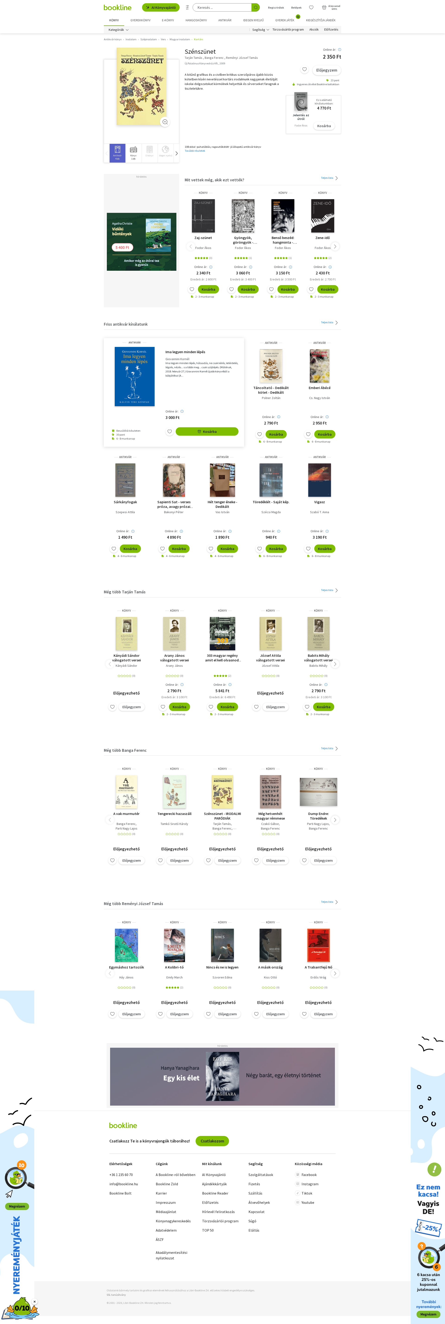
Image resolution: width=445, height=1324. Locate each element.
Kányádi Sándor (126, 666)
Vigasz (319, 502)
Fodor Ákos (203, 248)
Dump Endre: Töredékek (318, 816)
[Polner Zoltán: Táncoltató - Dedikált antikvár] (271, 366)
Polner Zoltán (271, 398)
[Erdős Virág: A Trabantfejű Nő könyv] (318, 945)
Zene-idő (322, 237)
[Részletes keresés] (187, 7)
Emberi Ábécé (320, 387)
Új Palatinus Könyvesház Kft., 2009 (205, 63)
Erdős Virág (318, 977)
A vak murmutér (126, 813)
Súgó (252, 1221)
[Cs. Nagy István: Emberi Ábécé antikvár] (320, 366)
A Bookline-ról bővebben (175, 1174)
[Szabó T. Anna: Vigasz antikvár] (319, 480)
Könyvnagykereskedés (173, 1221)
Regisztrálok (276, 7)
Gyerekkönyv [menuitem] (140, 20)
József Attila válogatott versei (270, 657)
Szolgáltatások (260, 1174)
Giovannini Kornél (177, 359)
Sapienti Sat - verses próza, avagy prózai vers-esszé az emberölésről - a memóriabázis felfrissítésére (174, 504)
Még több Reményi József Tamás (133, 903)
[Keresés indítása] (255, 7)
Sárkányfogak (125, 502)
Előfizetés (331, 29)
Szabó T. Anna (319, 512)
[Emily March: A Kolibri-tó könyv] (174, 945)
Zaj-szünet (203, 237)
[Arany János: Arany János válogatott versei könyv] (174, 633)
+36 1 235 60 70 (121, 1174)
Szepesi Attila (125, 512)
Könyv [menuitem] (114, 20)
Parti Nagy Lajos (126, 828)
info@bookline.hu (123, 1184)
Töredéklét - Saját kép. (271, 502)
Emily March (174, 977)
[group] (117, 153)
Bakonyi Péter (174, 512)
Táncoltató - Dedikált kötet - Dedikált (271, 390)
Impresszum (166, 1202)
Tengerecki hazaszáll (174, 813)
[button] (176, 153)
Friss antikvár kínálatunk (126, 324)
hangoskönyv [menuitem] (196, 20)
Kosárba (324, 125)
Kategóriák (116, 30)
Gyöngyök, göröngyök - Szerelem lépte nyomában (243, 240)
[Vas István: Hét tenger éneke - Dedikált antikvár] (222, 480)
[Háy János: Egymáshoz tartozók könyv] (126, 945)
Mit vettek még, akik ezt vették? (214, 179)
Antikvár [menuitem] (225, 20)
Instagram (310, 1184)
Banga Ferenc (126, 824)
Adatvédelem (166, 1230)
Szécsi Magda (271, 512)
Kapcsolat (256, 1211)
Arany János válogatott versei (174, 657)
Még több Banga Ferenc (125, 750)
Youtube (308, 1202)
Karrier (161, 1193)
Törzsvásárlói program (288, 29)
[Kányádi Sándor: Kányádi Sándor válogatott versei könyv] (126, 633)
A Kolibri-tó (174, 967)
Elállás (253, 1230)
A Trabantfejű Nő (318, 967)
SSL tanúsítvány (116, 1294)
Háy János (126, 977)
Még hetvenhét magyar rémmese (270, 816)
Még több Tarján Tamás (125, 591)
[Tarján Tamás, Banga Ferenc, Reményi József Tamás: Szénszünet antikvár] (141, 86)
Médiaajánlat (166, 1211)
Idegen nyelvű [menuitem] (253, 20)
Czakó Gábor (270, 824)
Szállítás (255, 1193)
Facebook (309, 1174)
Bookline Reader (215, 1193)
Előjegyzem (326, 70)
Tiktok (307, 1193)
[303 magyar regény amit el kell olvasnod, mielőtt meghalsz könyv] (222, 633)
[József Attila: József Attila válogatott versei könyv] (271, 633)
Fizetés (254, 1184)
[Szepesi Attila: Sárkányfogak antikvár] (125, 480)
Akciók (314, 29)
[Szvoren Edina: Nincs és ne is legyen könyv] (222, 945)
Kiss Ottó (270, 977)
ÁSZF (160, 1239)
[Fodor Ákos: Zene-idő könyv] (322, 216)
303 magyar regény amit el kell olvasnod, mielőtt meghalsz (222, 657)
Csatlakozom (212, 1141)
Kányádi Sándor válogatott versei (126, 657)
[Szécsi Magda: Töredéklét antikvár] (271, 480)
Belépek (296, 7)
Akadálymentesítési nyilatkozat (171, 1255)
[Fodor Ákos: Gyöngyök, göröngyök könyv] (243, 216)
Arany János (174, 666)
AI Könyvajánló (164, 7)
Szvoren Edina (222, 977)
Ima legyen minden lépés (185, 351)
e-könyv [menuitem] (168, 20)
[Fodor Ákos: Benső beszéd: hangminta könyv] (282, 216)
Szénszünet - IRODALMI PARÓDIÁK (222, 816)
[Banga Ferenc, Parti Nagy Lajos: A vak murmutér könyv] (126, 791)
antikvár (134, 342)
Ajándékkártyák (214, 1184)
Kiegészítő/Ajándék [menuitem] (321, 20)
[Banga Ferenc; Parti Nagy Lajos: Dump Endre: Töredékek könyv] (318, 791)
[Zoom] (165, 122)
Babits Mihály (318, 666)
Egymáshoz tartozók (126, 967)
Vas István (222, 512)
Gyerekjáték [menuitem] (287, 18)
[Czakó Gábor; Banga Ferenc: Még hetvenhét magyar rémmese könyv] (270, 791)
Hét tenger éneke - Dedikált (222, 504)
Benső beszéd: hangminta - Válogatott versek (283, 240)
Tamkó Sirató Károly (174, 824)
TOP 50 (208, 1230)
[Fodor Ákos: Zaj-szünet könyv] (203, 216)
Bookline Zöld (167, 1184)
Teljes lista (327, 177)
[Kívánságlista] (311, 7)
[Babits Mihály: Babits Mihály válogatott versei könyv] (319, 633)
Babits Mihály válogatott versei (318, 657)
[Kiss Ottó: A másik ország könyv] (270, 945)
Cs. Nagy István (319, 398)
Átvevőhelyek (259, 1202)
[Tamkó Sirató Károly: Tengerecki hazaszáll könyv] (174, 791)
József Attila (270, 666)
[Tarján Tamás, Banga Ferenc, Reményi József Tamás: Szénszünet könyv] (222, 791)
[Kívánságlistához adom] (304, 69)
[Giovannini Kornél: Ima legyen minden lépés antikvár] (135, 376)
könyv (203, 193)
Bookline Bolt (120, 1193)
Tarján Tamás (222, 824)
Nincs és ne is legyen (222, 967)
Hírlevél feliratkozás (218, 1211)
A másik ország (270, 967)
